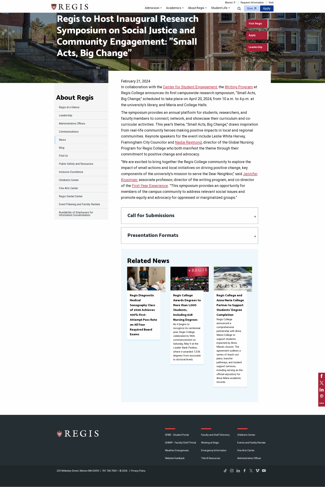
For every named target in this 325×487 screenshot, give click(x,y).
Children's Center (246, 434)
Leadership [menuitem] (65, 115)
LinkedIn (238, 470)
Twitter (251, 470)
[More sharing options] (321, 403)
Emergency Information (213, 450)
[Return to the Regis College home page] (70, 6)
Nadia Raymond (188, 142)
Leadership (255, 47)
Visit (271, 2)
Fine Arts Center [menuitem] (68, 188)
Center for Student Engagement (190, 87)
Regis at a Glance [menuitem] (69, 107)
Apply (266, 8)
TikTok (225, 470)
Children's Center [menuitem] (69, 180)
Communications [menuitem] (69, 131)
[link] (321, 376)
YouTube (264, 470)
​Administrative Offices (249, 458)
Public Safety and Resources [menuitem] (76, 163)
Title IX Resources (210, 458)
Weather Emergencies (177, 450)
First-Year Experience (150, 186)
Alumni (229, 2)
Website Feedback (175, 458)
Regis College (78, 433)
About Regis (74, 97)
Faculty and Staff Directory (215, 434)
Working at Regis (210, 442)
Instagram (232, 470)
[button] (154, 8)
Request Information (252, 2)
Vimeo (257, 470)
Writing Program (239, 87)
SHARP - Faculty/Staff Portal (180, 442)
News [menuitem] (62, 139)
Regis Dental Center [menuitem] (71, 196)
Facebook (245, 470)
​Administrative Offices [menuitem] (72, 123)
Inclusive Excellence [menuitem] (71, 172)
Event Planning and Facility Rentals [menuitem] (79, 204)
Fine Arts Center (246, 450)
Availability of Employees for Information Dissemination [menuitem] (76, 214)
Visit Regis (255, 23)
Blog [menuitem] (61, 147)
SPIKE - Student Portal (177, 434)
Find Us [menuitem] (63, 155)
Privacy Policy (138, 471)
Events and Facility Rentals (251, 442)
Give (250, 8)
